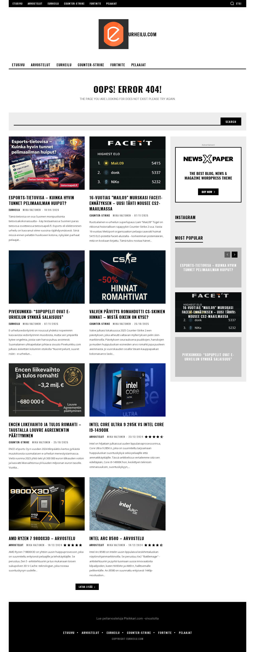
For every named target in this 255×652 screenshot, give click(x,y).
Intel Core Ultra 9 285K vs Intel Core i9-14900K (126, 427)
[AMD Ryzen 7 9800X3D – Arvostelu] (47, 503)
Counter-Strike (99, 215)
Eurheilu (14, 210)
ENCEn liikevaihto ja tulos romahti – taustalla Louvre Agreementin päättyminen (45, 430)
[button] (235, 3)
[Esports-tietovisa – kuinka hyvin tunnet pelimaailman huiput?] (47, 163)
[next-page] (234, 255)
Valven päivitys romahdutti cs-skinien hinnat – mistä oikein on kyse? (127, 314)
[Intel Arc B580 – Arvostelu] (127, 503)
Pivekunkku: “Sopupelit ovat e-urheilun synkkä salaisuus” (39, 314)
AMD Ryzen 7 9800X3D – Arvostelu (42, 538)
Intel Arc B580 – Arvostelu (116, 538)
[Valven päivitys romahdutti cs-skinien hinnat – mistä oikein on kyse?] (127, 277)
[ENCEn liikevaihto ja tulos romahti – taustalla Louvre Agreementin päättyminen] (47, 390)
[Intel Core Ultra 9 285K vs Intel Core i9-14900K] (127, 390)
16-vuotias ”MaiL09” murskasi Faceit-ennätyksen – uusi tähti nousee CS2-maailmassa (126, 203)
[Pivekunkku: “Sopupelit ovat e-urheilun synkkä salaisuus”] (47, 277)
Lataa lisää (86, 586)
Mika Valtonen (32, 209)
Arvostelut (96, 437)
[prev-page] (227, 255)
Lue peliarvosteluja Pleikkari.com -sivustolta (127, 618)
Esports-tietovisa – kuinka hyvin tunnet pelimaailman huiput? (41, 200)
